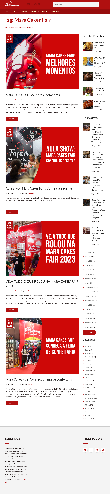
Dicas (87, 367)
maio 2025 (88, 309)
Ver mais (89, 332)
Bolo (86, 350)
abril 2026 (88, 270)
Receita (87, 408)
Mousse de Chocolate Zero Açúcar (99, 75)
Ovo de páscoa (90, 398)
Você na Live (89, 415)
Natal (87, 391)
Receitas (24, 11)
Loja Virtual (34, 11)
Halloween (88, 381)
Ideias (87, 384)
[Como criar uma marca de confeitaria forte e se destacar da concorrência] (87, 180)
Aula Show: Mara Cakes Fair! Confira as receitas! (40, 188)
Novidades (88, 395)
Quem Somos (55, 11)
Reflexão (88, 412)
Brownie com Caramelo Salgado (99, 103)
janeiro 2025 (89, 327)
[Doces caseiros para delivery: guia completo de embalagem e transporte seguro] (87, 230)
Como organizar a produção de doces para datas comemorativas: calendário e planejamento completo (98, 209)
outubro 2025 (89, 296)
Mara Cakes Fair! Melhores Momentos (33, 95)
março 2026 (89, 274)
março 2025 (89, 318)
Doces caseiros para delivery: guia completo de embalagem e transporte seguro (98, 234)
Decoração (88, 364)
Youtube (88, 419)
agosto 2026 (89, 252)
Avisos (30, 384)
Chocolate (88, 357)
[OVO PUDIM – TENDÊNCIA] (88, 61)
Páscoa (87, 405)
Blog (15, 11)
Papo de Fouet (90, 401)
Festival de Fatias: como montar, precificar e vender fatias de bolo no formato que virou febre (97, 133)
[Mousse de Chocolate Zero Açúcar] (88, 76)
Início (8, 11)
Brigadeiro (88, 353)
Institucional (32, 100)
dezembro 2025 (90, 287)
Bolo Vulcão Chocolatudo (99, 89)
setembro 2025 (90, 300)
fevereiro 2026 (90, 278)
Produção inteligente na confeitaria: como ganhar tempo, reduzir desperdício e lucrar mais (98, 159)
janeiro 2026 (89, 283)
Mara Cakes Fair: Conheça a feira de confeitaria (39, 379)
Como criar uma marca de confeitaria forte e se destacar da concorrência (98, 183)
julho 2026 (88, 256)
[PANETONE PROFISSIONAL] (88, 46)
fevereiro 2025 (90, 322)
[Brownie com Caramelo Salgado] (88, 104)
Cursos (44, 11)
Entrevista (88, 374)
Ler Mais (12, 119)
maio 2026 (88, 265)
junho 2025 (89, 305)
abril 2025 (88, 314)
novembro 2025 (90, 292)
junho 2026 (89, 261)
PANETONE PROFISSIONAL (99, 45)
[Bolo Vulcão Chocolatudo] (88, 91)
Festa (87, 377)
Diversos (31, 193)
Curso (87, 360)
